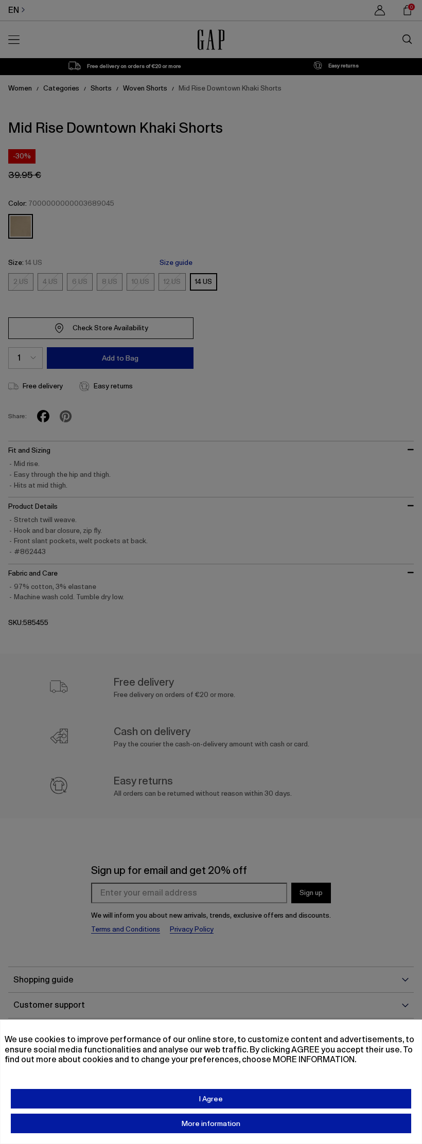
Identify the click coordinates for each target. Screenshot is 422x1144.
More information (211, 1123)
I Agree (211, 1099)
